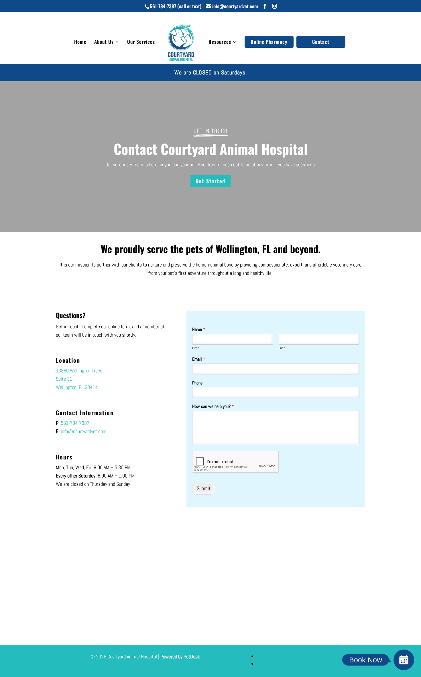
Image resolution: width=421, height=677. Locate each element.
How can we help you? (213, 406)
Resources (219, 42)
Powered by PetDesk (180, 656)
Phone (197, 383)
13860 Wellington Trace (79, 370)
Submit (203, 488)
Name (198, 329)
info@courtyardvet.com (84, 431)
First (195, 348)
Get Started (210, 181)
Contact (320, 41)
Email (198, 359)
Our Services (141, 42)
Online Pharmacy (269, 41)
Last (282, 348)
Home (80, 42)
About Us (104, 42)
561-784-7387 (163, 6)
